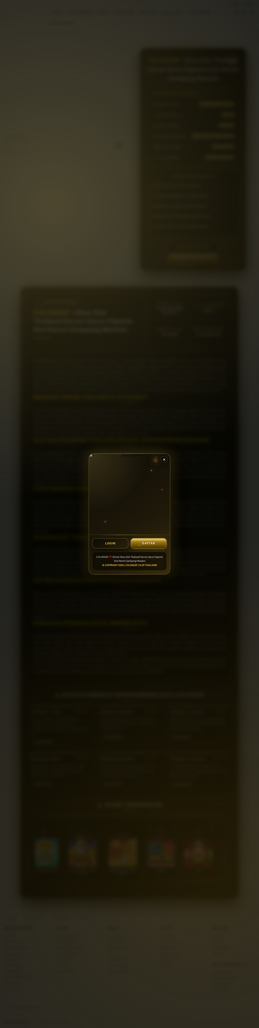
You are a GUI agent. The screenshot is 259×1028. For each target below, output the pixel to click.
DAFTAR (148, 543)
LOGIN (110, 543)
